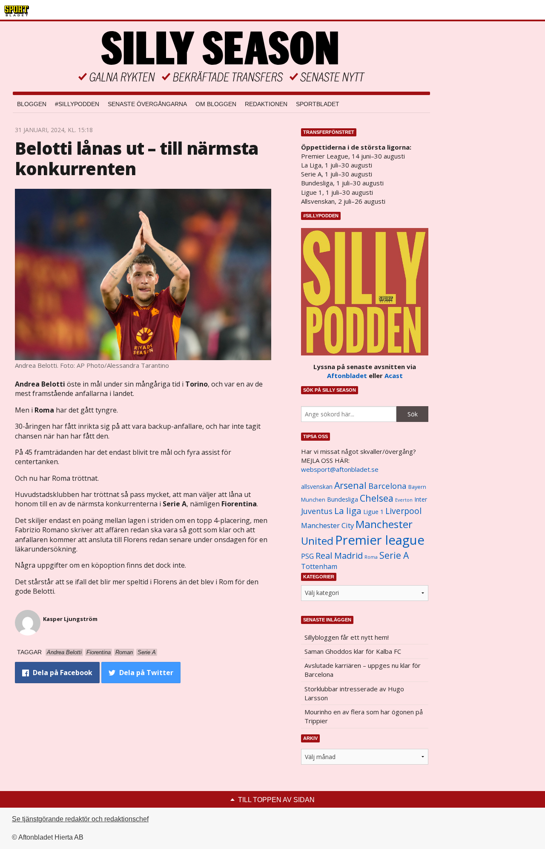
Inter (420, 499)
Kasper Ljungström (70, 619)
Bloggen (31, 104)
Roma (371, 557)
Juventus (317, 511)
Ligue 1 (373, 512)
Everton (404, 500)
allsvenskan (317, 487)
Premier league (380, 540)
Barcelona (387, 485)
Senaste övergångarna (147, 104)
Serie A (394, 555)
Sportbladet (317, 104)
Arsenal (350, 485)
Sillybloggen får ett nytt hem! (346, 637)
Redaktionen (266, 104)
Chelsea (376, 498)
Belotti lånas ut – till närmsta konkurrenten (136, 158)
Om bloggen (215, 104)
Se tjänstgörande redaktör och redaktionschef (80, 819)
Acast (393, 375)
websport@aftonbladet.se (340, 469)
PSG (307, 556)
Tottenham (319, 566)
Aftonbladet (347, 375)
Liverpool (403, 511)
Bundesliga (342, 499)
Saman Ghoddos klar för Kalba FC (352, 651)
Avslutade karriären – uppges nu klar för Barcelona (362, 670)
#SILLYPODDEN (77, 104)
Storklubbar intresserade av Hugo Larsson (354, 693)
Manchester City (327, 525)
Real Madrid (339, 555)
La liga (347, 511)
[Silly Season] (221, 56)
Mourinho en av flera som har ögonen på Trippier (363, 716)
